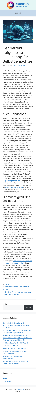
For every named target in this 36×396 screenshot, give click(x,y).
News (7, 284)
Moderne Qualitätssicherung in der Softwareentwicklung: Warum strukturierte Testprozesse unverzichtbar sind (17, 338)
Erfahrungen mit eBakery (14, 187)
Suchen (5, 304)
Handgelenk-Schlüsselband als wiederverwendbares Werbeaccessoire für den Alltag (17, 325)
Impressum (20, 389)
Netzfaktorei (22, 4)
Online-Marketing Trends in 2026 (14, 348)
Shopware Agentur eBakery (12, 181)
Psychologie (7, 381)
